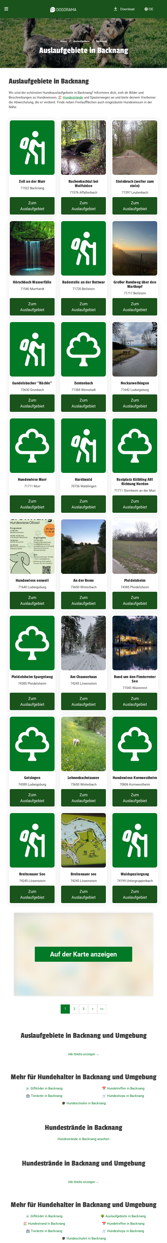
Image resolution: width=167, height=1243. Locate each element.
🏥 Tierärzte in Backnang (44, 1096)
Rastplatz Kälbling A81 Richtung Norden (135, 481)
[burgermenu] (6, 9)
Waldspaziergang (135, 874)
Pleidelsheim (134, 580)
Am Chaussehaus (83, 676)
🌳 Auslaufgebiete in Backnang (123, 1216)
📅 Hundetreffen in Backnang (123, 1088)
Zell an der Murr (32, 181)
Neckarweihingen (135, 383)
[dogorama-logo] (63, 9)
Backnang (101, 41)
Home (63, 41)
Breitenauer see (84, 874)
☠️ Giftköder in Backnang (43, 1088)
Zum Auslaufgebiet (32, 206)
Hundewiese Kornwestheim (135, 777)
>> (102, 1009)
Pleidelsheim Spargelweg (32, 676)
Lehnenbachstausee (83, 777)
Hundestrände (73, 97)
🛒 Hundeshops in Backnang (123, 1096)
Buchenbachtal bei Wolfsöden (83, 183)
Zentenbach (83, 383)
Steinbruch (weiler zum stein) (135, 183)
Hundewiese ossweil (32, 580)
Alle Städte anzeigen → (83, 1054)
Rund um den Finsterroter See (135, 679)
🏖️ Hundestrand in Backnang (44, 1224)
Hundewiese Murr (32, 479)
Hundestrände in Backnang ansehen (83, 1139)
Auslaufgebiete (81, 41)
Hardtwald (83, 479)
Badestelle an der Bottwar (83, 282)
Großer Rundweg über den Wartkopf (135, 284)
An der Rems (83, 580)
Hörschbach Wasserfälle (32, 282)
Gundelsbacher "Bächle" (32, 383)
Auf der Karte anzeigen (83, 954)
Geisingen (32, 777)
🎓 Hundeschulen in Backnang (84, 1103)
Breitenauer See (32, 874)
